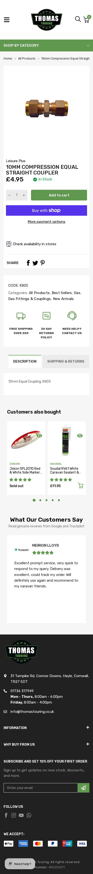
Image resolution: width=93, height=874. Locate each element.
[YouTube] (21, 815)
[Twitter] (35, 263)
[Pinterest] (42, 263)
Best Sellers (61, 293)
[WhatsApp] (28, 815)
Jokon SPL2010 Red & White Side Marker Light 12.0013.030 (25, 472)
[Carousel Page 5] (58, 500)
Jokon (15, 463)
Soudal (56, 463)
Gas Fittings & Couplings (29, 299)
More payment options (46, 222)
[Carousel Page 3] (46, 500)
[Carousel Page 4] (52, 500)
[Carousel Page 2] (40, 500)
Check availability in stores (34, 244)
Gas (76, 293)
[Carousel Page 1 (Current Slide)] (34, 500)
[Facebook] (28, 263)
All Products (39, 293)
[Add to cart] (80, 486)
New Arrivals (63, 299)
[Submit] (83, 788)
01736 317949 (22, 691)
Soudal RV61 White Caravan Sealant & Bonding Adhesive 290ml (64, 474)
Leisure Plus (16, 161)
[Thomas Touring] (47, 19)
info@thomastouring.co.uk (32, 711)
